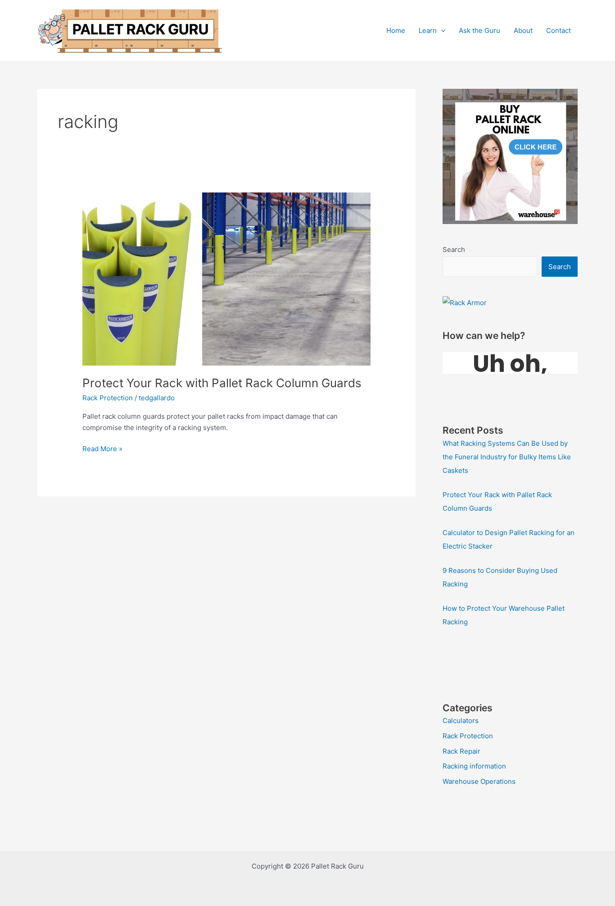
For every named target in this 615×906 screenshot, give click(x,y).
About (523, 30)
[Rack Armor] (465, 302)
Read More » (102, 449)
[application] (441, 30)
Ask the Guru (479, 30)
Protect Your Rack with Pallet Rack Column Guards (222, 383)
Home (395, 30)
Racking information (474, 766)
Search (454, 249)
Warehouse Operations (479, 781)
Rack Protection (107, 398)
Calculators (461, 720)
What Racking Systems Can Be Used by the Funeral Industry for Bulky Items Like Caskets (507, 457)
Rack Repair (461, 751)
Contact (558, 30)
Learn (428, 30)
